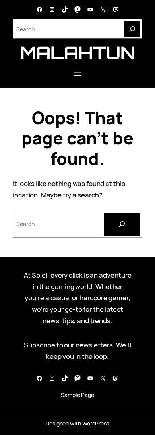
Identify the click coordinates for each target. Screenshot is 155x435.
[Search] (132, 29)
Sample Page (77, 395)
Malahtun (77, 52)
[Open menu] (77, 74)
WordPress (95, 423)
